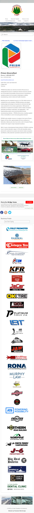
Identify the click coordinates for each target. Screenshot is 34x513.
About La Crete (25, 19)
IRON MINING (14, 187)
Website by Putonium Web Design (17, 511)
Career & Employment (10, 20)
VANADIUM (21, 187)
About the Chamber (15, 19)
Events (19, 20)
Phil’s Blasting (5, 40)
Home (6, 19)
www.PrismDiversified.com (7, 80)
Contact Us (26, 20)
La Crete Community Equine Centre (23, 40)
